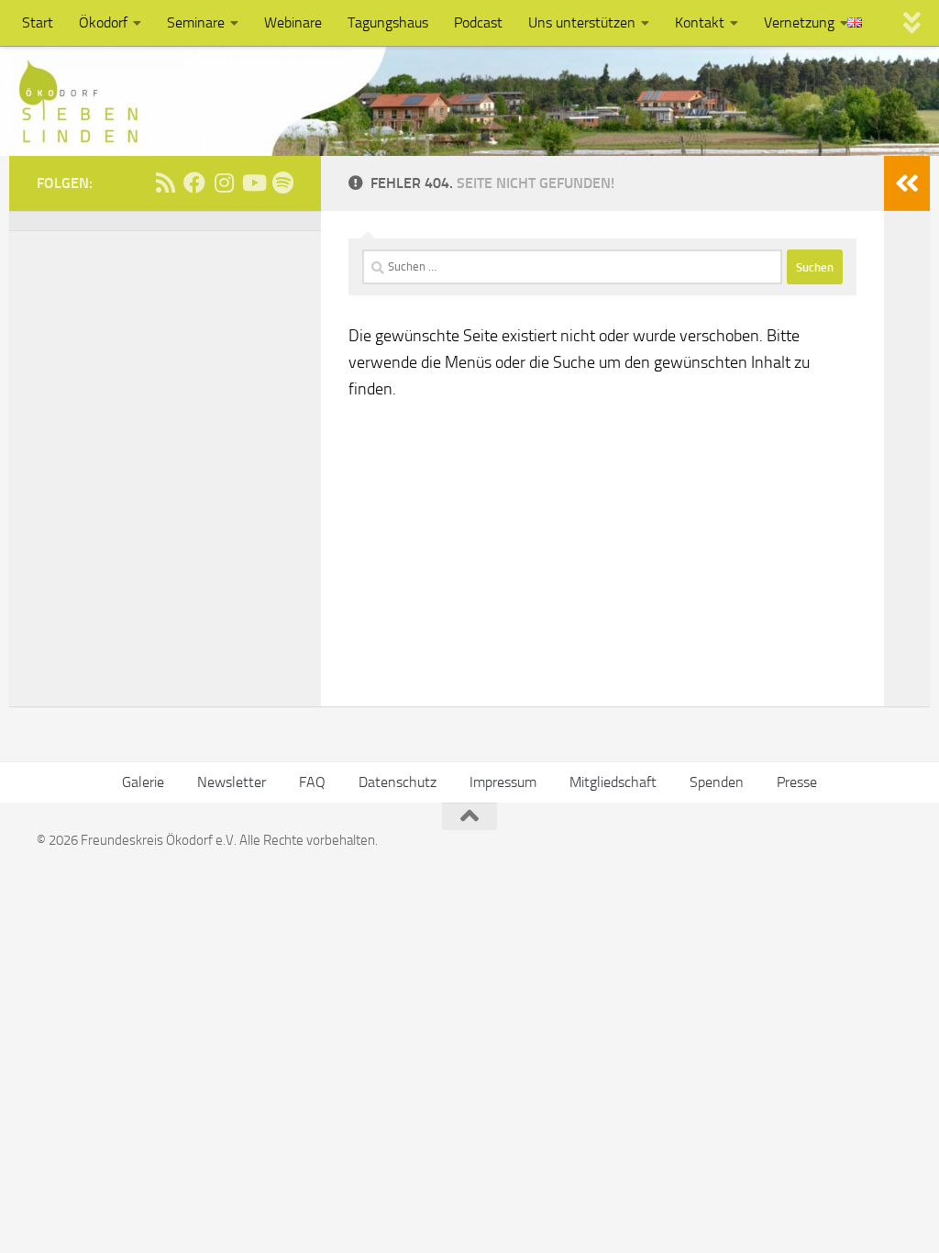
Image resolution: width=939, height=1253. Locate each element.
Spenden (717, 782)
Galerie (143, 782)
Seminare (196, 22)
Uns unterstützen (581, 22)
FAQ (312, 782)
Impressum (503, 782)
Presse (797, 782)
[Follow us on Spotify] (282, 183)
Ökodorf (103, 22)
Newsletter (231, 782)
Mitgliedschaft (613, 782)
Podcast (478, 22)
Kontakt (699, 22)
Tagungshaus (388, 22)
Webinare (293, 22)
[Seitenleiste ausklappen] (907, 183)
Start (37, 22)
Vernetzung (799, 22)
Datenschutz (397, 782)
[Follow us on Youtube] (253, 183)
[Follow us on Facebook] (194, 183)
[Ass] (165, 183)
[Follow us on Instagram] (224, 183)
